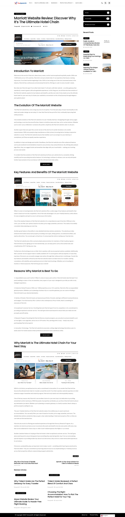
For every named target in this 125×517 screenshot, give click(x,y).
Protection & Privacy (66, 3)
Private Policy (94, 515)
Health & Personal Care (41, 3)
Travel (86, 51)
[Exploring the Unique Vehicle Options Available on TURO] (106, 68)
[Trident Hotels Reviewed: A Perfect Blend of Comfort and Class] (63, 475)
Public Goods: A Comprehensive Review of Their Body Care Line (91, 43)
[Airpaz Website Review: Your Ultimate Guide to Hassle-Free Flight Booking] (29, 493)
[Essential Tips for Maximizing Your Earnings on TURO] (106, 54)
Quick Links (78, 3)
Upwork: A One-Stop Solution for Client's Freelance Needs (67, 463)
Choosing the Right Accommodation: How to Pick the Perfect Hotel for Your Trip (63, 494)
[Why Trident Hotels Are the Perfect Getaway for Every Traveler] (29, 475)
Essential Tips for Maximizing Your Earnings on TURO (92, 56)
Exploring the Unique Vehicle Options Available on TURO (90, 69)
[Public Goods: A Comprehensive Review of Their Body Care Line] (106, 41)
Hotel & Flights (20, 13)
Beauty (86, 38)
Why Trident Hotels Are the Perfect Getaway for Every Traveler (29, 482)
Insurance (54, 3)
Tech (30, 3)
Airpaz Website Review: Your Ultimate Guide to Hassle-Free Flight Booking (27, 501)
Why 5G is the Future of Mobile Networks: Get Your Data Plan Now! (26, 463)
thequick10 (17, 26)
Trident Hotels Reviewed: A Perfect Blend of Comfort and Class (63, 482)
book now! (46, 164)
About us (84, 515)
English (105, 515)
